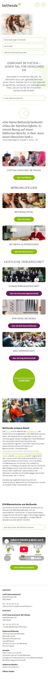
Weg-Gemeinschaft (31, 451)
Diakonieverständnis (10, 667)
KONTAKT (6, 590)
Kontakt (6, 610)
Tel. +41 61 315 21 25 (10, 603)
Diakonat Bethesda (10, 631)
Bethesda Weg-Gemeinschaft (13, 660)
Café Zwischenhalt (11, 594)
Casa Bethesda (20, 456)
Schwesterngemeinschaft (12, 451)
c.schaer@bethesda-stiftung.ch (14, 626)
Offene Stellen (8, 671)
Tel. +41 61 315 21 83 (10, 624)
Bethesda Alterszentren (11, 638)
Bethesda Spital (8, 636)
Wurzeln (5, 650)
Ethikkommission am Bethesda (14, 643)
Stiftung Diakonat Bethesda (16, 615)
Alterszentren (32, 431)
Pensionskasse (8, 646)
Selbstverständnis (10, 664)
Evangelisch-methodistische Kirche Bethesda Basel (22, 657)
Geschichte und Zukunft (11, 652)
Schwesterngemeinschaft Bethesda (16, 655)
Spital (8, 431)
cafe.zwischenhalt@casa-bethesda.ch (17, 606)
